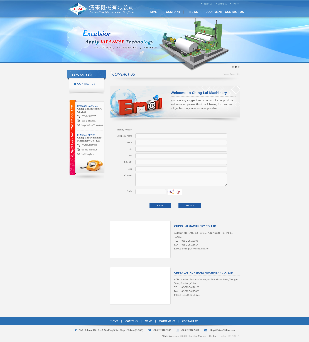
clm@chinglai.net (88, 154)
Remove (190, 205)
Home (225, 74)
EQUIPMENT (167, 321)
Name (129, 142)
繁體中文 (208, 4)
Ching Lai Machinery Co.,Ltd (103, 9)
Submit (160, 205)
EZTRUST (233, 336)
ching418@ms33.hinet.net (92, 125)
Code (129, 191)
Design (223, 336)
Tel (130, 149)
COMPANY (131, 321)
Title (129, 168)
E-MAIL (128, 162)
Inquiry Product (124, 129)
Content (128, 175)
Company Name (124, 135)
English (235, 3)
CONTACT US (86, 83)
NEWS (149, 321)
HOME (115, 321)
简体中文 (222, 4)
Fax (130, 155)
